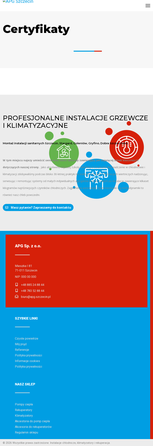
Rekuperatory (23, 410)
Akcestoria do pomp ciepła (32, 421)
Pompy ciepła (24, 404)
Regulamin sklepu (26, 432)
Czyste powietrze (26, 338)
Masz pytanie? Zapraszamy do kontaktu (40, 207)
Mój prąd (20, 344)
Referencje (22, 350)
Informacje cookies (27, 361)
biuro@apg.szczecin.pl (36, 297)
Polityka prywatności (28, 355)
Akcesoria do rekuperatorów (33, 427)
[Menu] (148, 5)
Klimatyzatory (24, 415)
